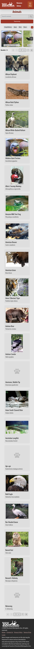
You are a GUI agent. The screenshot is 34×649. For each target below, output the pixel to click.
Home (3, 632)
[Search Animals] (14, 16)
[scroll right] (31, 38)
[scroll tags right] (32, 27)
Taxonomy (17, 21)
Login (3, 635)
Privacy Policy (18, 632)
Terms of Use (27, 632)
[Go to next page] (31, 50)
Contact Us (10, 632)
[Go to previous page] (13, 50)
